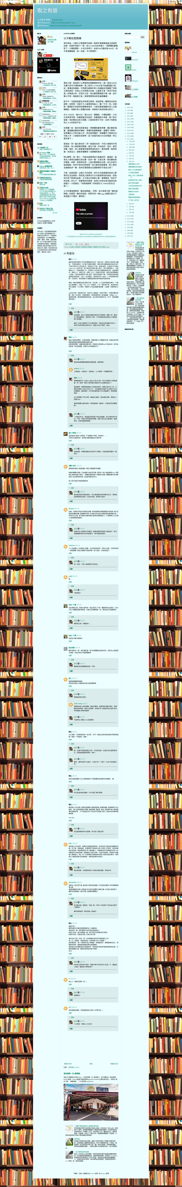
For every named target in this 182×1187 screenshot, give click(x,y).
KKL (70, 843)
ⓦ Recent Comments (52, 139)
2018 (128, 130)
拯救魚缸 (77, 1139)
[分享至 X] (84, 244)
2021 (128, 122)
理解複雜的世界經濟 (135, 167)
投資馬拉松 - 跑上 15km (46, 168)
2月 (130, 209)
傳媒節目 (96, 247)
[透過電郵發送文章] (76, 244)
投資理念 (77, 247)
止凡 (75, 312)
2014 (128, 216)
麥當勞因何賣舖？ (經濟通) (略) (50, 111)
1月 (130, 212)
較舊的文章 (114, 1064)
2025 (128, 110)
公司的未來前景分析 (135, 186)
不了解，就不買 (133, 200)
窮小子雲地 (72, 433)
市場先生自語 (43, 188)
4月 (130, 204)
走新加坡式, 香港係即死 (46, 210)
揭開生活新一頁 (44, 205)
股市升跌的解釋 (133, 183)
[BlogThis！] (82, 244)
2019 (128, 127)
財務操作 (90, 247)
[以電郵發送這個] (80, 244)
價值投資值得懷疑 (134, 197)
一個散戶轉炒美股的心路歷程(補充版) (86, 1126)
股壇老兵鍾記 (43, 161)
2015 (128, 139)
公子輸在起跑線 (133, 173)
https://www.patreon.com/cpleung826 (65, 25)
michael (76, 368)
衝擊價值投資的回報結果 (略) (50, 131)
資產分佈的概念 (133, 189)
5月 (130, 161)
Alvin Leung (78, 703)
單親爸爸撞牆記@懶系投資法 (47, 172)
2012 (128, 222)
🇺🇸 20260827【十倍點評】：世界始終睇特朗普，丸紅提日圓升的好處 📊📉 (47, 156)
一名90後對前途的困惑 (81, 1152)
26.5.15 (84, 703)
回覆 (70, 304)
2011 (128, 225)
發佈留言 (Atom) (73, 1067)
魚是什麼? (42, 184)
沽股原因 (131, 194)
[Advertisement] (47, 287)
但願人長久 (72, 465)
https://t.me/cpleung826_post (64, 22)
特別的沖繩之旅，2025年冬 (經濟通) (51, 98)
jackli (70, 576)
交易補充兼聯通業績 (45, 179)
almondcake (72, 882)
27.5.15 (82, 992)
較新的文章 (68, 1064)
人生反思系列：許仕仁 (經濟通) (50, 85)
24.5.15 (74, 259)
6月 (130, 159)
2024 (128, 113)
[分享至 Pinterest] (88, 244)
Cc (69, 979)
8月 (130, 153)
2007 (128, 236)
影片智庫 (102, 247)
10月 (130, 147)
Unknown (72, 545)
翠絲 (70, 337)
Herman (71, 508)
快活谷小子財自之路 (46, 208)
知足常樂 (72, 648)
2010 (128, 227)
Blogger (103, 1173)
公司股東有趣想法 (47, 124)
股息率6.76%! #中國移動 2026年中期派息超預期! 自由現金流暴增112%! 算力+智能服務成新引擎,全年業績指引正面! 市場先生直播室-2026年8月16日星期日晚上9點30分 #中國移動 (47, 194)
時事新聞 (84, 247)
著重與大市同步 (133, 192)
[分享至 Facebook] (86, 244)
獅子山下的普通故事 (135, 170)
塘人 (70, 678)
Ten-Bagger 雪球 (44, 152)
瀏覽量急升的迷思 (44, 163)
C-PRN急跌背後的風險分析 (47, 174)
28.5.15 (74, 1007)
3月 (130, 207)
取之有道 (47, 10)
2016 (128, 136)
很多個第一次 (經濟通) (72, 1073)
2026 (128, 107)
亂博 (40, 203)
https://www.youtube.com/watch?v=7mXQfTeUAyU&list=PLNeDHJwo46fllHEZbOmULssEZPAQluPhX (91, 235)
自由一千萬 (72, 605)
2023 (128, 116)
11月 (130, 144)
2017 (128, 133)
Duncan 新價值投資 (45, 166)
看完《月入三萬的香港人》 (135, 176)
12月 (130, 141)
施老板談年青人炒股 (135, 180)
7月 (130, 156)
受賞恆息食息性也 (45, 178)
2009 (128, 230)
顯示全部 (55, 213)
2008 (128, 233)
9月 (130, 150)
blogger (108, 247)
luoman (92, 1173)
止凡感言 (71, 247)
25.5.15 (82, 368)
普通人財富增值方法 (45, 149)
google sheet (57, 19)
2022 (128, 119)
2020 (128, 125)
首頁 (91, 1064)
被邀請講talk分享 (133, 164)
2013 (128, 219)
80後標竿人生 (43, 147)
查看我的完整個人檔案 (52, 41)
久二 (70, 1007)
